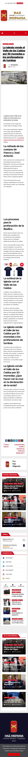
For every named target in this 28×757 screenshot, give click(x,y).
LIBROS (15, 483)
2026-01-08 (8, 687)
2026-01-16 (8, 651)
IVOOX (7, 578)
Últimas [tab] (6, 586)
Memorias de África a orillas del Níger (13, 487)
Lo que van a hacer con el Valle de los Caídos (18, 622)
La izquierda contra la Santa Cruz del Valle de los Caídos (14, 140)
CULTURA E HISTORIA (8, 483)
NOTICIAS (20, 483)
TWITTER (7, 562)
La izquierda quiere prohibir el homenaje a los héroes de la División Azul (19, 449)
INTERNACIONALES (8, 517)
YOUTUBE (8, 574)
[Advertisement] (14, 100)
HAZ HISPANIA (14, 735)
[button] (25, 33)
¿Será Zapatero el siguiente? (12, 521)
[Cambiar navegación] (14, 33)
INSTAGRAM (8, 570)
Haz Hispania (14, 64)
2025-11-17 (8, 704)
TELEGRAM (8, 566)
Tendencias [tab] (21, 586)
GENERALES (6, 500)
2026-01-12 (8, 669)
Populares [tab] (13, 586)
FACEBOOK (8, 558)
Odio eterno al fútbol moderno (13, 504)
